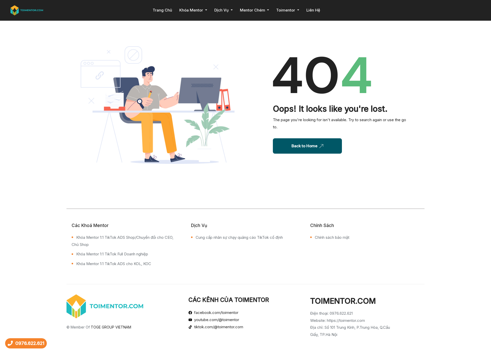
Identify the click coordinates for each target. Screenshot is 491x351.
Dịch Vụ (222, 10)
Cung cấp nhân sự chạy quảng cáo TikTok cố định (239, 237)
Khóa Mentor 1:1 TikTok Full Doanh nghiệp (112, 254)
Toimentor (286, 10)
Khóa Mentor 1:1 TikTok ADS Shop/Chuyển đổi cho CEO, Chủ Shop (122, 241)
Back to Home (304, 145)
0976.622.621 (29, 343)
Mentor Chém (253, 10)
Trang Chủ (162, 10)
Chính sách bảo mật (332, 237)
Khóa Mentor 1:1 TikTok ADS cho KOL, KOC (113, 263)
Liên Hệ (313, 10)
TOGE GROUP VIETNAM (111, 327)
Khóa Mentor (191, 10)
